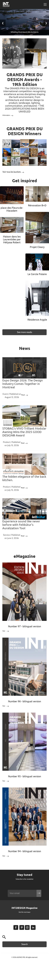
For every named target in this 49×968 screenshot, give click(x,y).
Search (24, 944)
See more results (24, 332)
